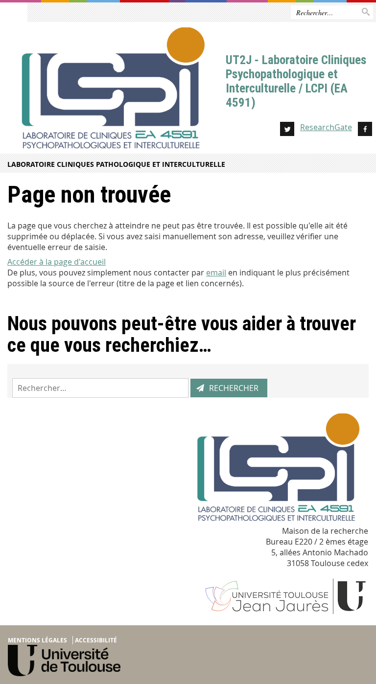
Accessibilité (96, 640)
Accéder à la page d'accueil (56, 261)
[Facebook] (365, 130)
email (216, 272)
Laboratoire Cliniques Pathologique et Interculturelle (116, 164)
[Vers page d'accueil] (112, 90)
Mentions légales (37, 640)
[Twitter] (287, 130)
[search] (100, 388)
